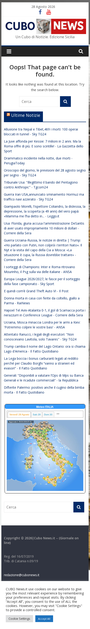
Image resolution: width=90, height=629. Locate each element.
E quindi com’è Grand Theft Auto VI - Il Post (36, 291)
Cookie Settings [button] (19, 618)
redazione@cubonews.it (21, 575)
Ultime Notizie (25, 115)
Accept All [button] (44, 618)
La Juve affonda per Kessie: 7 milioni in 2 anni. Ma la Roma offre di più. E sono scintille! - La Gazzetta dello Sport (43, 146)
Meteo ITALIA (45, 407)
